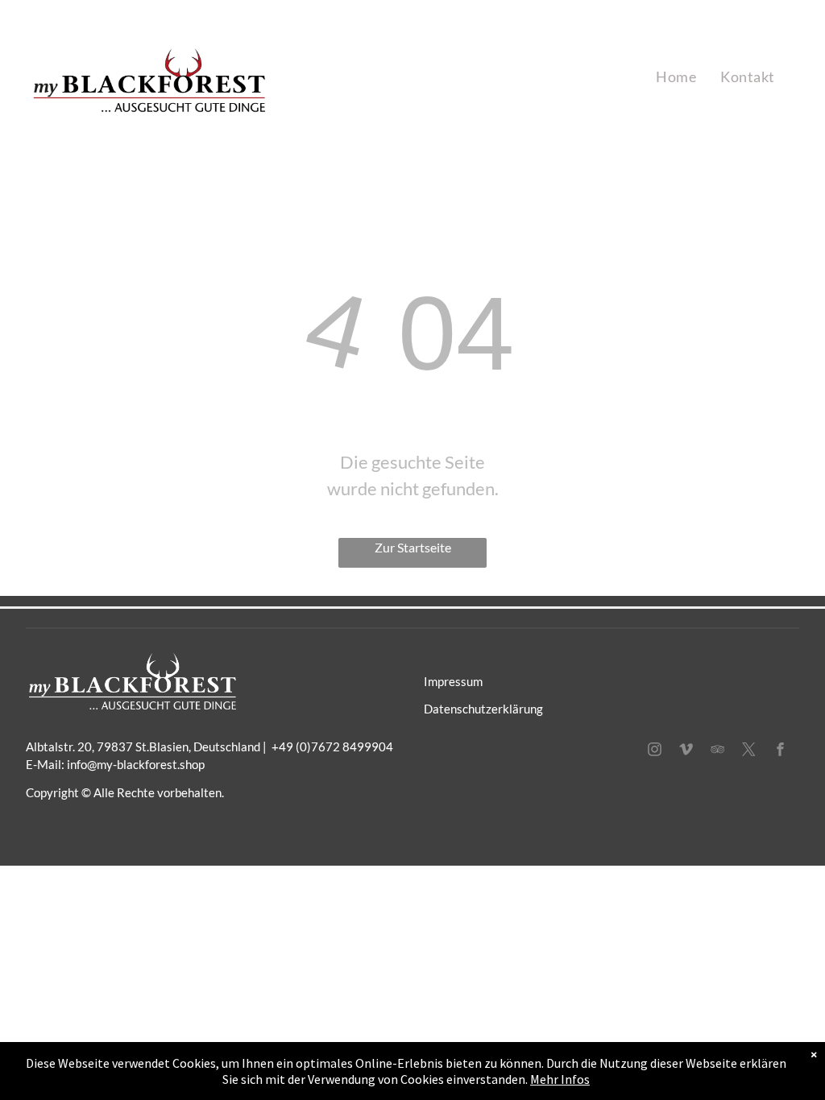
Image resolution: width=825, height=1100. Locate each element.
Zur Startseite (413, 547)
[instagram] (655, 750)
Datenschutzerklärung (483, 708)
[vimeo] (686, 750)
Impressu (448, 681)
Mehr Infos (560, 1079)
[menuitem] (676, 77)
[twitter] (749, 750)
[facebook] (780, 750)
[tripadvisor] (717, 750)
